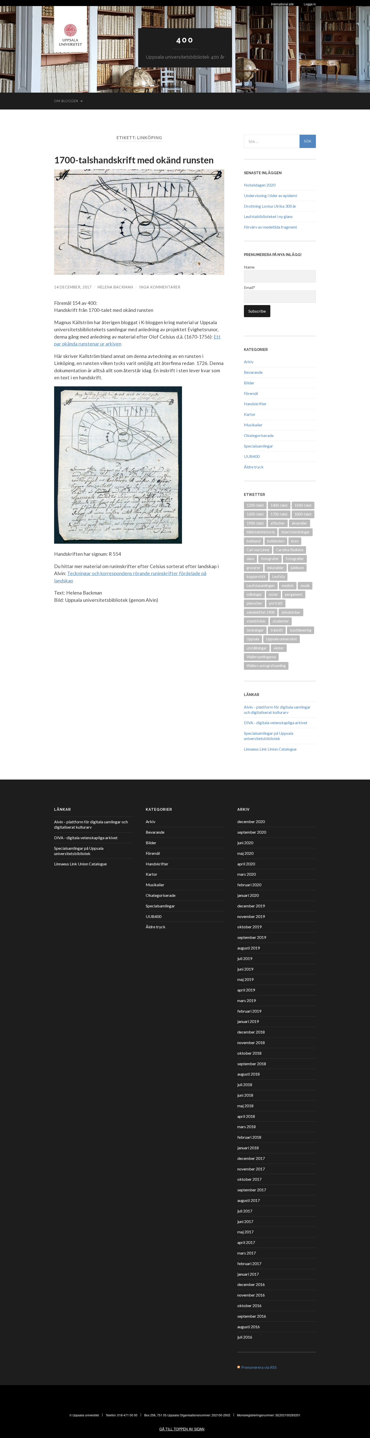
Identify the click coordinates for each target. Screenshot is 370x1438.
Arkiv (248, 361)
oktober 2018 (249, 1053)
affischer (278, 523)
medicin (288, 585)
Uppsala (253, 639)
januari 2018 (248, 1147)
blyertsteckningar (295, 532)
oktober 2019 (249, 926)
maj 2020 (245, 853)
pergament (294, 594)
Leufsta (278, 576)
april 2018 (246, 1116)
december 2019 (251, 905)
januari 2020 (248, 895)
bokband (254, 541)
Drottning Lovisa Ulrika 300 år (270, 206)
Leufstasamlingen (261, 585)
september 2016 (251, 1316)
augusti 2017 (248, 1200)
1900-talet (255, 523)
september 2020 (251, 832)
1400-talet (279, 505)
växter (279, 648)
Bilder (249, 382)
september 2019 (251, 937)
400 (185, 39)
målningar (254, 594)
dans (250, 559)
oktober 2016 (249, 1305)
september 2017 (251, 1189)
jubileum (297, 568)
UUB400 (252, 456)
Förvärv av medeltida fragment (270, 227)
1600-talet (255, 514)
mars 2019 (246, 1000)
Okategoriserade (259, 435)
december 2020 (251, 821)
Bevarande (253, 372)
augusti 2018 (248, 1074)
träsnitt (277, 630)
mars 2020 (246, 874)
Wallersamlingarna (261, 657)
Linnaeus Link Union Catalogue (270, 749)
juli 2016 (244, 1337)
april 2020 (246, 863)
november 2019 (251, 916)
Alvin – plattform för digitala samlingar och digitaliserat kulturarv (277, 710)
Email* (249, 287)
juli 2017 (244, 1210)
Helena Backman (115, 287)
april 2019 (246, 989)
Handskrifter (255, 403)
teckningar (255, 630)
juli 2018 (244, 1084)
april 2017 (246, 1242)
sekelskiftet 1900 (261, 612)
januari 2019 (248, 1021)
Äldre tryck (254, 466)
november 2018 (251, 1042)
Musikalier (253, 424)
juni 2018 (245, 1095)
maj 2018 (245, 1105)
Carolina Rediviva (289, 550)
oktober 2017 (249, 1179)
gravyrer (254, 568)
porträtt (276, 603)
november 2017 (251, 1168)
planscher (254, 603)
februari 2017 (249, 1263)
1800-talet (303, 514)
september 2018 (251, 1063)
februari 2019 (249, 1011)
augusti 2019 (248, 947)
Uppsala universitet (281, 639)
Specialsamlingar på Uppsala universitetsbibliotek (268, 736)
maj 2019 (245, 979)
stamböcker (256, 621)
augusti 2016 (248, 1326)
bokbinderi (275, 541)
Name (249, 267)
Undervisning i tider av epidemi (270, 195)
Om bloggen (66, 101)
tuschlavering (300, 630)
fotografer (270, 559)
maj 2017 (245, 1231)
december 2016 (251, 1284)
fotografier (295, 559)
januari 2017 (248, 1274)
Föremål (251, 393)
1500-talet (303, 505)
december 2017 (251, 1158)
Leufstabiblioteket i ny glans (268, 216)
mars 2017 (246, 1252)
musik (305, 585)
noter (273, 594)
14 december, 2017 (73, 287)
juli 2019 (244, 958)
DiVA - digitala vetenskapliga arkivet (275, 722)
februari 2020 (249, 884)
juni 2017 (245, 1221)
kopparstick (256, 576)
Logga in (310, 4)
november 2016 (251, 1295)
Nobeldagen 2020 (259, 184)
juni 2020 (245, 842)
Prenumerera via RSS (259, 1367)
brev (295, 541)
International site (282, 4)
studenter (281, 621)
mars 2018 (246, 1126)
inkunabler (275, 568)
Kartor (249, 414)
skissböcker (291, 612)
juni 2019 (245, 969)
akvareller (299, 523)
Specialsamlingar (258, 446)
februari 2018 (249, 1137)
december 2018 (251, 1031)
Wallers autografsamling (266, 665)
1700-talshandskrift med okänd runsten (134, 159)
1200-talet (255, 505)
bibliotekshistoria (261, 532)
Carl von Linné (258, 550)
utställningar (257, 648)
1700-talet (279, 514)
